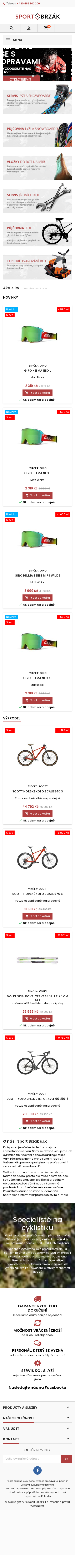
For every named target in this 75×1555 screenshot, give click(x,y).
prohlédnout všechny (35, 288)
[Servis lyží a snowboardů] (37, 99)
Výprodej (12, 718)
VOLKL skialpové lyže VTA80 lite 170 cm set (37, 998)
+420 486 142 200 (28, 3)
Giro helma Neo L (37, 370)
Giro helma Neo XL (37, 678)
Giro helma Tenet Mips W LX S (37, 575)
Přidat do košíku (37, 393)
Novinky (10, 297)
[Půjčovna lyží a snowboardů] (37, 132)
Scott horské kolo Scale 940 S (37, 791)
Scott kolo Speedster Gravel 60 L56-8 (37, 1099)
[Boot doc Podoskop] (37, 165)
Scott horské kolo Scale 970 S (37, 894)
